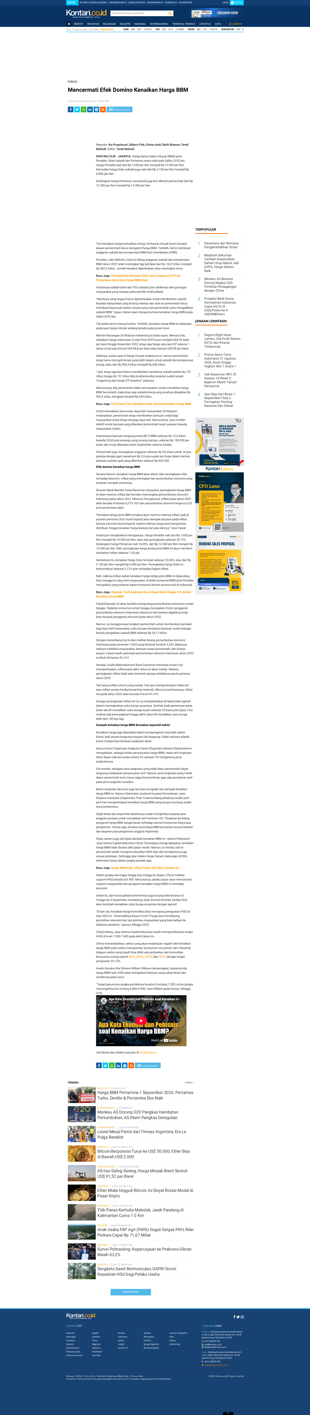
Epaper (71, 2)
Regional (96, 1344)
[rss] (103, 109)
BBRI (132, 956)
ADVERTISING (185, 2)
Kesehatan (97, 1351)
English (95, 1332)
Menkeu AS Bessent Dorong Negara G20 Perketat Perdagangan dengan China (220, 284)
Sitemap (70, 1376)
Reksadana (149, 1336)
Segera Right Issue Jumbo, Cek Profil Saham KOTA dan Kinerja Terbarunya (222, 340)
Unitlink (147, 1340)
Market (147, 1332)
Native (173, 1340)
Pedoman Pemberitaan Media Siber (113, 1376)
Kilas (172, 1336)
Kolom (121, 1340)
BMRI (139, 956)
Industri (125, 23)
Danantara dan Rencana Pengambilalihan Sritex (221, 245)
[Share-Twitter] (77, 109)
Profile (79, 1376)
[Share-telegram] (96, 109)
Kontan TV (123, 1347)
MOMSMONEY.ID (155, 2)
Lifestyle (205, 23)
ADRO (148, 956)
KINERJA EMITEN (137, 2)
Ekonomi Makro (151, 1347)
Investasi (93, 23)
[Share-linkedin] (90, 109)
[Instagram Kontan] (242, 1316)
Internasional (159, 23)
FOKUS (72, 81)
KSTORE (84, 2)
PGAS (163, 956)
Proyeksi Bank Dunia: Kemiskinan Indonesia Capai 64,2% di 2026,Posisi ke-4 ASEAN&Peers (220, 306)
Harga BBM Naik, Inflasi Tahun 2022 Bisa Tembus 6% (145, 867)
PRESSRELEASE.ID (118, 2)
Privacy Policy (137, 1376)
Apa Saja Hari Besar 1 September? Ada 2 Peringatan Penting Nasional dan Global (219, 400)
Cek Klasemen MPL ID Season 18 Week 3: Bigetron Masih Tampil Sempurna (220, 380)
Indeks (189, 1082)
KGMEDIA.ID (171, 2)
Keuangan (109, 23)
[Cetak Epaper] (214, 16)
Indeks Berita (131, 1292)
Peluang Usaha (73, 1351)
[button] (170, 13)
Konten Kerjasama (178, 1332)
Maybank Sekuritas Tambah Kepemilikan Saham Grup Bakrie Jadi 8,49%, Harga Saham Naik (221, 263)
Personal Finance (183, 23)
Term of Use (89, 1376)
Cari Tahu (96, 1355)
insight (78, 23)
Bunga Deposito (151, 1344)
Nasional (140, 23)
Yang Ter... (97, 1347)
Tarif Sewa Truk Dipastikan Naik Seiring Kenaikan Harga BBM (151, 404)
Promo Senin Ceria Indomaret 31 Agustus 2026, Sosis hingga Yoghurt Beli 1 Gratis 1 (220, 360)
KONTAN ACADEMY (98, 2)
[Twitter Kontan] (238, 1316)
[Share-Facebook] (70, 109)
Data (218, 23)
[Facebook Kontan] (234, 1316)
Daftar (238, 2)
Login (225, 2)
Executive (122, 1336)
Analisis (121, 1332)
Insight (121, 1344)
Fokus (95, 1340)
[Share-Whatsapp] (83, 109)
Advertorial (175, 1344)
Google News (147, 1052)
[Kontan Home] (69, 23)
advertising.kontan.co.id (216, 1365)
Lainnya (237, 23)
